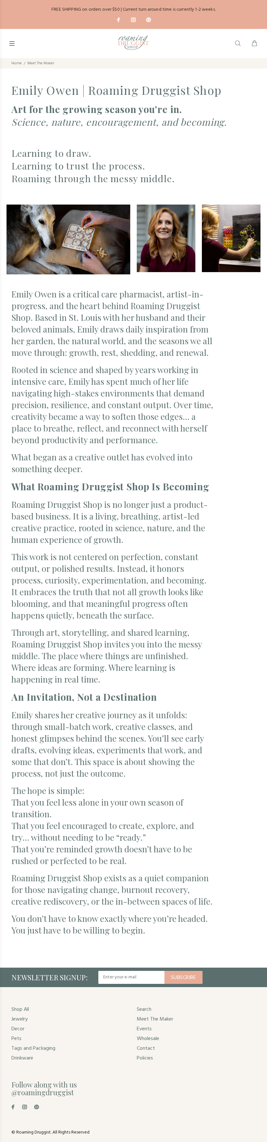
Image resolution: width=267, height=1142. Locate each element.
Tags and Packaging (33, 1048)
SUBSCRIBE (183, 977)
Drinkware (22, 1058)
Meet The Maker (155, 1019)
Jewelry (19, 1019)
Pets (16, 1039)
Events (144, 1029)
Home (16, 63)
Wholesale (148, 1039)
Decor (17, 1029)
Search (144, 1009)
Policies (145, 1058)
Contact (146, 1048)
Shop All (20, 1009)
